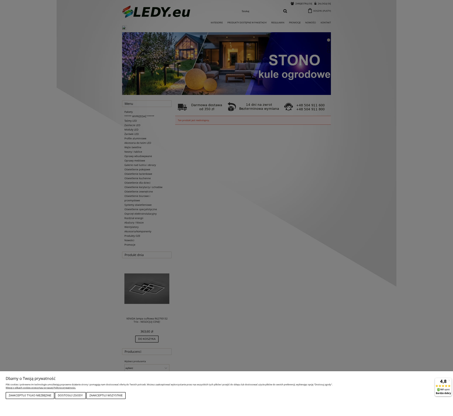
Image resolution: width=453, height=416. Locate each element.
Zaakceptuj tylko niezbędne (30, 395)
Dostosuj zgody (70, 395)
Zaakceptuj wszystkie (106, 395)
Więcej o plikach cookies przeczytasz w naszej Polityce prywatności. (41, 387)
